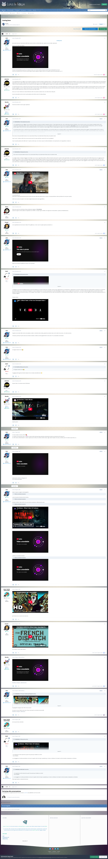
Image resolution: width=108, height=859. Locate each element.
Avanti (7, 33)
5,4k (7, 600)
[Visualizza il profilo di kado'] (6, 275)
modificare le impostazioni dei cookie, (44, 857)
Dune (24, 81)
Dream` (7, 222)
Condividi (95, 24)
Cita (18, 74)
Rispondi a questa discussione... (14, 797)
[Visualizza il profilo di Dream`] (6, 226)
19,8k (7, 111)
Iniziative (17, 10)
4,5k (7, 47)
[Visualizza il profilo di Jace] (3, 24)
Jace (7, 23)
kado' (6, 271)
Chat (35, 10)
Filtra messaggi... (103, 28)
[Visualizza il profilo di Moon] (6, 210)
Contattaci (54, 851)
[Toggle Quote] (14, 121)
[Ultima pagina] (10, 34)
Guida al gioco (10, 10)
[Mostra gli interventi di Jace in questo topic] (13, 74)
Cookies (58, 851)
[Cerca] (106, 10)
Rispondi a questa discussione (90, 28)
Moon (6, 206)
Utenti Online (31, 13)
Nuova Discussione (76, 28)
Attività (30, 10)
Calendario (13, 13)
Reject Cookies (103, 856)
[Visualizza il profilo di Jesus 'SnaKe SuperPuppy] (6, 594)
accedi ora (26, 792)
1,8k (7, 216)
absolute (6, 79)
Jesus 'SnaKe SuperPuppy (7, 589)
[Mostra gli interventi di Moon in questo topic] (13, 218)
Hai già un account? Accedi (94, 4)
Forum (4, 10)
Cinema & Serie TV (16, 24)
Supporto (24, 10)
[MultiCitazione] (16, 74)
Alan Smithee (66, 82)
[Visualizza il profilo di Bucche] (6, 106)
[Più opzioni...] (105, 38)
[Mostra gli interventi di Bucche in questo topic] (13, 114)
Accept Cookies (95, 856)
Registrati (104, 4)
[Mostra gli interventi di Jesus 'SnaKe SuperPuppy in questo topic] (13, 619)
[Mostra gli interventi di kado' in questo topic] (13, 326)
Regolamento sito (5, 13)
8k (7, 232)
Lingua (49, 851)
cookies (9, 857)
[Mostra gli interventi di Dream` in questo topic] (13, 233)
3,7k (7, 88)
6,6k (7, 281)
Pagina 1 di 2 (14, 33)
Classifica (24, 13)
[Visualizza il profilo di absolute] (6, 83)
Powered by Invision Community (54, 852)
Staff (19, 13)
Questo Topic (101, 10)
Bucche (95, 74)
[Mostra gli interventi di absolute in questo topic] (13, 97)
